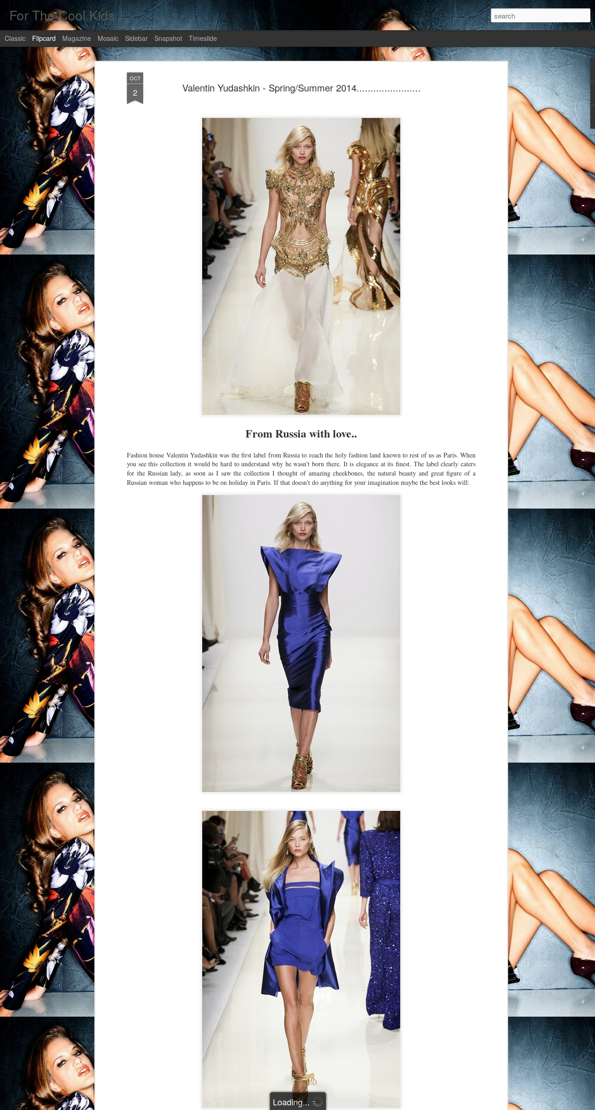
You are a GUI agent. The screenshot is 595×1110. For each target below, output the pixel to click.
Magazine (76, 38)
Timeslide (203, 38)
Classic (15, 38)
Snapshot (168, 38)
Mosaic (108, 38)
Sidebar (136, 38)
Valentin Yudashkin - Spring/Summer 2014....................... (301, 87)
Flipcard (44, 38)
